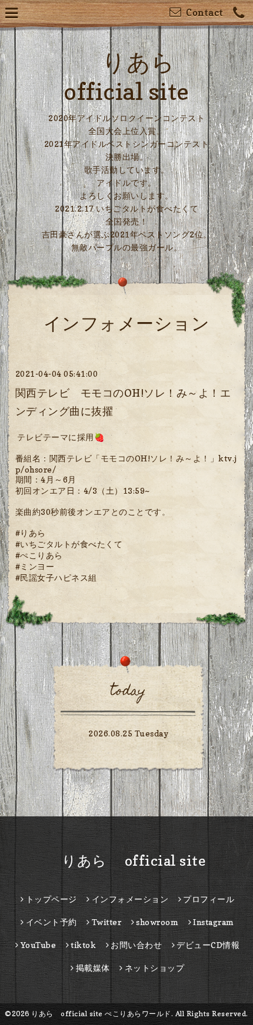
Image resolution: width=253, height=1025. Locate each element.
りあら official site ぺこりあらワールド (101, 1013)
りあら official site (127, 860)
